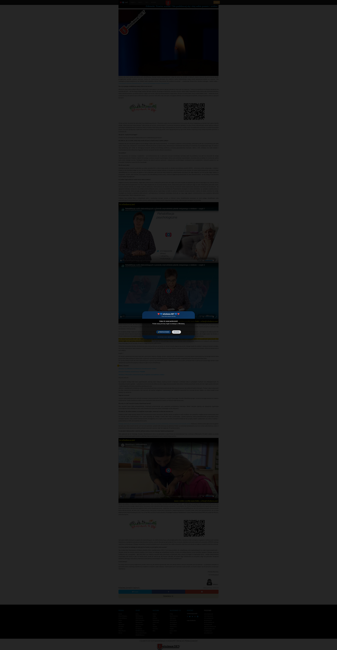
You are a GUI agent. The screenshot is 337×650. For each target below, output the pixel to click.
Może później (176, 332)
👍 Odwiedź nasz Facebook (163, 332)
